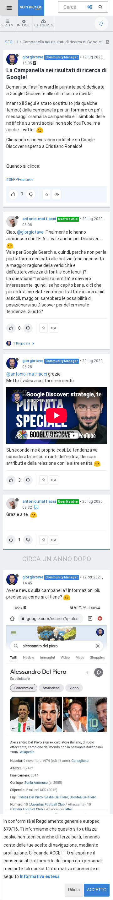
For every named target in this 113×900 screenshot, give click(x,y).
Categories (43, 25)
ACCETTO (96, 889)
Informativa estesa (40, 876)
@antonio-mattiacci (26, 374)
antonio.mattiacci (39, 219)
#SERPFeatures (20, 179)
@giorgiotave (30, 232)
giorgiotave (32, 57)
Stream (7, 25)
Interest (24, 25)
